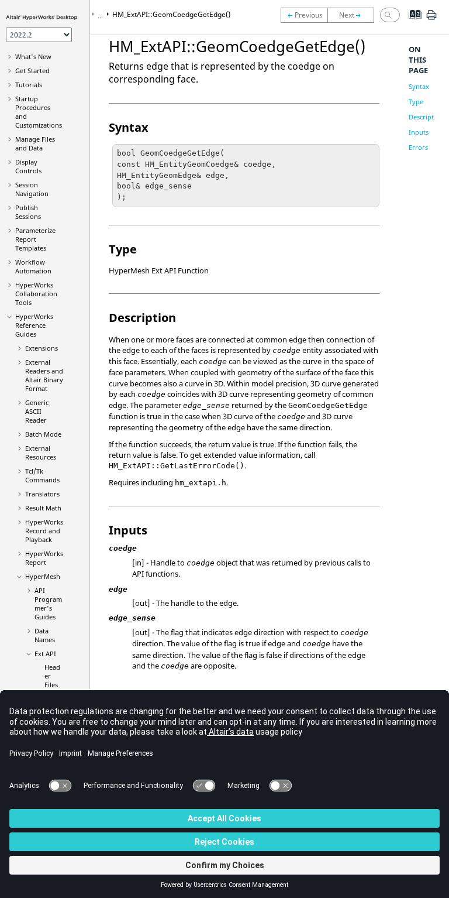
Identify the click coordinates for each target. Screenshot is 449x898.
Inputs (419, 132)
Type (416, 101)
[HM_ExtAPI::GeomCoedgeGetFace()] (353, 15)
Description (426, 116)
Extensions (41, 348)
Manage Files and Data (35, 143)
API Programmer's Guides (48, 603)
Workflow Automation (33, 266)
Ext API (45, 653)
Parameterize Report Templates (35, 239)
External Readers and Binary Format (44, 375)
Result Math (43, 507)
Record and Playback (44, 530)
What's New (33, 56)
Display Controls (28, 166)
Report (44, 558)
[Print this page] (431, 19)
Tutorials (28, 84)
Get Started (32, 70)
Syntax (419, 86)
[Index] (411, 23)
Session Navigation (32, 189)
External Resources (40, 452)
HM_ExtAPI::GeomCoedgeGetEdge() (171, 14)
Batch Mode (43, 434)
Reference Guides (34, 325)
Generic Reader (37, 411)
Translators (42, 493)
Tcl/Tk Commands (42, 475)
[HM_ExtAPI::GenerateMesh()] (304, 15)
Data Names (44, 635)
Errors (418, 147)
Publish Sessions (28, 212)
